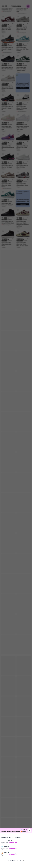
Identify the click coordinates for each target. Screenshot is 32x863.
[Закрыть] (29, 830)
